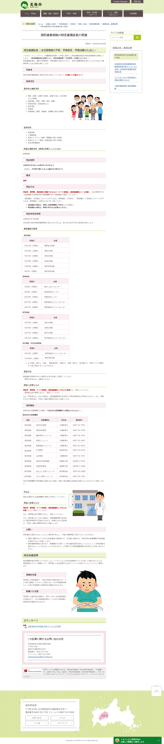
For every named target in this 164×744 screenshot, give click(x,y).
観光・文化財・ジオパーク (92, 13)
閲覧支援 (137, 1)
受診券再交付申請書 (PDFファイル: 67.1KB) (44, 626)
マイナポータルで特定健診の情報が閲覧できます (125, 78)
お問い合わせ (37, 718)
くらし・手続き (30, 13)
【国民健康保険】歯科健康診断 (125, 87)
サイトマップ (62, 723)
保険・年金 (82, 24)
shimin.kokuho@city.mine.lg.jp (40, 657)
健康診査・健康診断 (110, 24)
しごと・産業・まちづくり (113, 13)
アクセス (62, 718)
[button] (138, 740)
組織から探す (51, 24)
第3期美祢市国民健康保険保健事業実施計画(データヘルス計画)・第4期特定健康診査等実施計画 (126, 68)
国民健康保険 (95, 24)
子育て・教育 (71, 13)
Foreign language (120, 1)
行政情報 (133, 13)
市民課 (72, 24)
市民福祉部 (63, 24)
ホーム (40, 24)
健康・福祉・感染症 (50, 13)
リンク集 (37, 723)
